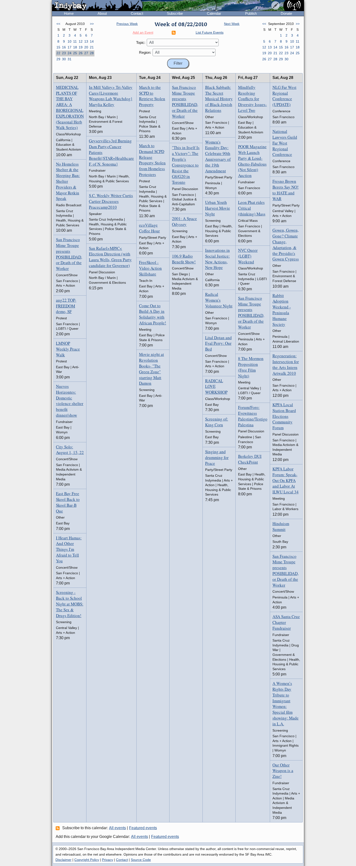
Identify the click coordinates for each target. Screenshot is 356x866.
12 (81, 41)
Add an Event (143, 32)
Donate (286, 13)
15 (58, 47)
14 (92, 41)
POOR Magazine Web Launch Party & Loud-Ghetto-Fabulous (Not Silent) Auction (252, 161)
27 (86, 53)
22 (58, 53)
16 (64, 47)
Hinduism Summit (280, 526)
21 (92, 47)
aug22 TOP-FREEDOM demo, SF (66, 305)
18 (75, 47)
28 (92, 53)
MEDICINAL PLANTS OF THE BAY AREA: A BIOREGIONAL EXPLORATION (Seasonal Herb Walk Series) (70, 107)
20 (86, 47)
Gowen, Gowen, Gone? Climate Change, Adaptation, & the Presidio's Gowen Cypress (285, 244)
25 (75, 53)
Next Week (232, 24)
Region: (145, 52)
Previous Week (127, 24)
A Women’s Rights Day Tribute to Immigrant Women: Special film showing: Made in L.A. (285, 704)
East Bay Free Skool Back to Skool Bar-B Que (68, 502)
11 (75, 41)
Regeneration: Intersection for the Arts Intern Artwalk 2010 (285, 364)
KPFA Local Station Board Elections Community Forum (284, 416)
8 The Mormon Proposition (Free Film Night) (250, 367)
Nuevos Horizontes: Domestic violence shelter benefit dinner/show (69, 400)
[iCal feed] (58, 828)
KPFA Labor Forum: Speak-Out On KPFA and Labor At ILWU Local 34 (285, 480)
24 (69, 53)
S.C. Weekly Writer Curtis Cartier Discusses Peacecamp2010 (111, 201)
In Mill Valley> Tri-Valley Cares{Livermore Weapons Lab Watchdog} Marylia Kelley (110, 95)
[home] (97, 6)
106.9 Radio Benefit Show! (184, 259)
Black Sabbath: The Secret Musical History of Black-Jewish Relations (219, 98)
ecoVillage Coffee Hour (149, 228)
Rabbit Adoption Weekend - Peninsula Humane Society (281, 310)
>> (92, 24)
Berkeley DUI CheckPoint (250, 459)
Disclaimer (63, 860)
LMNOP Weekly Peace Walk (68, 349)
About (102, 13)
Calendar (214, 13)
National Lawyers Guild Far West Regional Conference (284, 143)
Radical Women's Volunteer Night (218, 300)
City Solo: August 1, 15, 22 (70, 449)
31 (69, 59)
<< (58, 24)
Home (69, 13)
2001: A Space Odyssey (184, 221)
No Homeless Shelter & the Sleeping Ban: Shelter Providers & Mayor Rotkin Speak (68, 181)
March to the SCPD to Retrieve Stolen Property (152, 95)
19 (81, 47)
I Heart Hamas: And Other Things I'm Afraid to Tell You (69, 549)
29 (58, 59)
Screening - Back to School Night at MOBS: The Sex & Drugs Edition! (69, 604)
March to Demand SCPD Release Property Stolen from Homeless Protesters (152, 160)
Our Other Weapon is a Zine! (282, 770)
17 (69, 47)
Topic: (140, 42)
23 (64, 53)
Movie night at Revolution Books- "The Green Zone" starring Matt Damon (151, 369)
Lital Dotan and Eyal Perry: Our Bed (218, 343)
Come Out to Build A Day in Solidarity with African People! (152, 314)
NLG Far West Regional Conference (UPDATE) (284, 95)
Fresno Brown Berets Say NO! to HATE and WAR (285, 189)
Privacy (107, 860)
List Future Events (210, 32)
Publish (251, 13)
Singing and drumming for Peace (217, 457)
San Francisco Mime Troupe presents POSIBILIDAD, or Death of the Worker (69, 254)
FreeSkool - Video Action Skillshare (150, 268)
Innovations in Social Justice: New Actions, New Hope (217, 258)
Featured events (143, 828)
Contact (137, 13)
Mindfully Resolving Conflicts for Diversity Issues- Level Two (252, 98)
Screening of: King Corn (216, 422)
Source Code (141, 860)
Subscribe (175, 13)
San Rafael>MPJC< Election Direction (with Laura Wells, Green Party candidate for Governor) (110, 256)
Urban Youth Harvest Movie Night (217, 208)
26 (81, 53)
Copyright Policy (86, 860)
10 (69, 41)
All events (117, 828)
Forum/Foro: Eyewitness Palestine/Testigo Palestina (252, 416)
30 (64, 59)
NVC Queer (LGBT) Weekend (248, 256)
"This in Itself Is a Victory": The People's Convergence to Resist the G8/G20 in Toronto (186, 165)
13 (86, 41)
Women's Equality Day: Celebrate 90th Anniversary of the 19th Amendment (218, 156)
